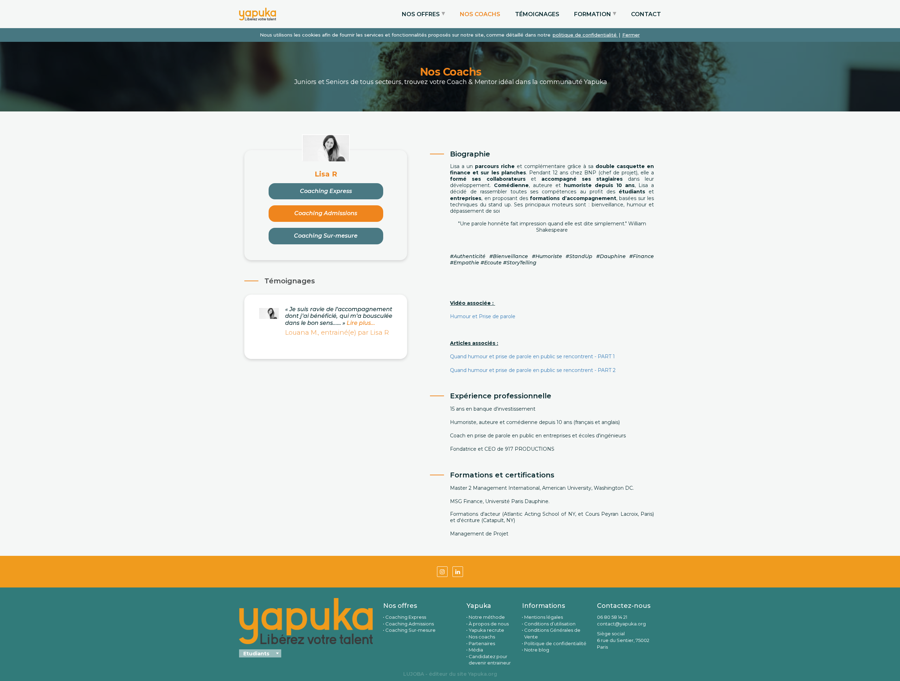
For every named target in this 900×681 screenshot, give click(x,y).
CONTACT (646, 14)
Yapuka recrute (486, 630)
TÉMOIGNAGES (537, 14)
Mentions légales (543, 617)
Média (476, 650)
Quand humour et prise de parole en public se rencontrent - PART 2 (533, 370)
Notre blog (536, 650)
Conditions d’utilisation (550, 624)
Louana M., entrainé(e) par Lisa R (337, 332)
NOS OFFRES (421, 14)
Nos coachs (482, 637)
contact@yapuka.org (621, 624)
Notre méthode (487, 617)
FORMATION (592, 14)
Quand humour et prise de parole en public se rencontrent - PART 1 (532, 356)
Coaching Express (326, 191)
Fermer (631, 35)
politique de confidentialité (585, 35)
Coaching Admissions (325, 213)
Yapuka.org (482, 674)
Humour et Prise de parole (483, 316)
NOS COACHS (480, 14)
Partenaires (482, 643)
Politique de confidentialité (555, 643)
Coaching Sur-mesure (326, 235)
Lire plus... (360, 323)
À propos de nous (489, 624)
